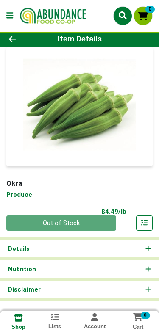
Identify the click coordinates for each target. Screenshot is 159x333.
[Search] (123, 16)
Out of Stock (61, 223)
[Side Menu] (9, 15)
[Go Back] (24, 39)
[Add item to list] (144, 223)
